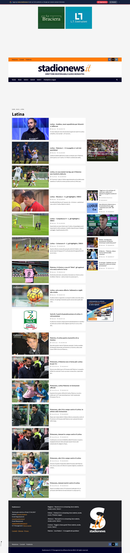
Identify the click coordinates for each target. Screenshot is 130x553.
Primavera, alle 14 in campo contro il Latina (65, 458)
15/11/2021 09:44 (61, 223)
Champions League (50, 80)
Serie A (26, 80)
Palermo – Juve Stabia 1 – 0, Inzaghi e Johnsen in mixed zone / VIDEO (101, 230)
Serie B (32, 80)
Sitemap (20, 531)
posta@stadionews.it (18, 519)
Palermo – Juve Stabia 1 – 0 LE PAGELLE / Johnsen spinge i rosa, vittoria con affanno (102, 154)
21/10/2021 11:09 (61, 246)
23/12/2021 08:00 (61, 152)
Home (14, 80)
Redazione (15, 59)
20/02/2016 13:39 (65, 390)
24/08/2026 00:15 (100, 233)
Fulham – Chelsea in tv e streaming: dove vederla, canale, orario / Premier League (65, 514)
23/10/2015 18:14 (65, 485)
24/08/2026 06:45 (111, 211)
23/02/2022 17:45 (61, 129)
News (20, 80)
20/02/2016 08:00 (65, 414)
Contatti (21, 59)
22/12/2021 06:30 (63, 176)
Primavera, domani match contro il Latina (65, 483)
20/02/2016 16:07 (65, 366)
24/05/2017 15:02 (61, 295)
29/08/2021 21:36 (61, 272)
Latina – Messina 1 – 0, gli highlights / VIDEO (65, 197)
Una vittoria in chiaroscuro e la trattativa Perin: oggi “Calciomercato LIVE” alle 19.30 (107, 207)
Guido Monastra (93, 158)
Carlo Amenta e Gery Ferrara (106, 197)
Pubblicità (28, 59)
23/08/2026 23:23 (111, 268)
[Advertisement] (65, 44)
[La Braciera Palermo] (51, 18)
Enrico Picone (54, 176)
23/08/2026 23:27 (111, 256)
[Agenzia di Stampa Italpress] (100, 310)
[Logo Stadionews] (98, 520)
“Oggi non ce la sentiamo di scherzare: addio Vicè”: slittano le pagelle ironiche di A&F (107, 193)
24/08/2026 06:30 (104, 200)
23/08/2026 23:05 (102, 158)
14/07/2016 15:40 (63, 342)
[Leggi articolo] (30, 129)
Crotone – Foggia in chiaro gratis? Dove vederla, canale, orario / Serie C (64, 526)
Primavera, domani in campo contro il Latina (66, 434)
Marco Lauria (27, 525)
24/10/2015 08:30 (65, 461)
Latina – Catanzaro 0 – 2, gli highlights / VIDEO (66, 243)
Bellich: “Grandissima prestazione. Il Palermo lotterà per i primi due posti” (107, 241)
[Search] (117, 79)
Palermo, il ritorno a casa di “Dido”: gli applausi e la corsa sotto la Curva (67, 268)
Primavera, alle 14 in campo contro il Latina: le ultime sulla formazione (66, 410)
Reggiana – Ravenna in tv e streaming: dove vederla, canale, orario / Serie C (63, 508)
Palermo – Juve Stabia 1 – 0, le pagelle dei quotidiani (63, 531)
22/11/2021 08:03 (61, 199)
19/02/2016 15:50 (65, 437)
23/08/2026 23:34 (111, 245)
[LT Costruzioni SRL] (78, 18)
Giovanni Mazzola (55, 366)
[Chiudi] (119, 2)
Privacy (26, 531)
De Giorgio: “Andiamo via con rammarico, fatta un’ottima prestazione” (107, 264)
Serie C (39, 80)
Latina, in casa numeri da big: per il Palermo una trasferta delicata (65, 173)
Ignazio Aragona (22, 514)
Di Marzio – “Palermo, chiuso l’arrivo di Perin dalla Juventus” (107, 252)
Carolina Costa (55, 342)
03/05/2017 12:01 (61, 318)
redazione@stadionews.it (19, 523)
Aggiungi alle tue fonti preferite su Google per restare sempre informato (38, 2)
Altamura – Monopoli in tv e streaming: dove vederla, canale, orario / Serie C (64, 520)
